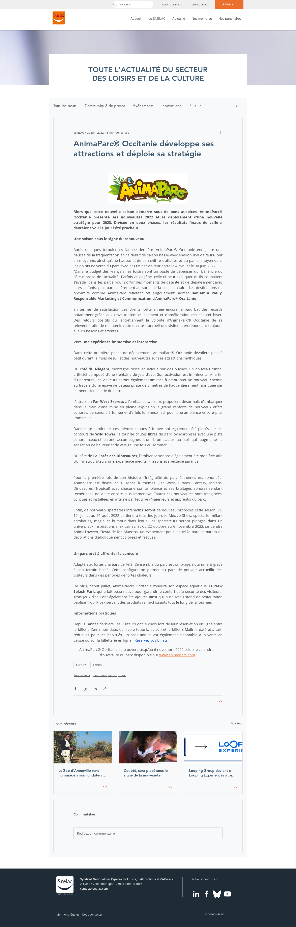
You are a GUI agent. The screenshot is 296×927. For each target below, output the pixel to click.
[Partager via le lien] (105, 689)
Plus (192, 105)
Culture (81, 665)
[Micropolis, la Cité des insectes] (148, 747)
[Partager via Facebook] (75, 689)
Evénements (143, 105)
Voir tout (237, 723)
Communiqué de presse (105, 105)
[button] (237, 105)
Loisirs (97, 665)
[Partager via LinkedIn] (95, 689)
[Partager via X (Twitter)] (85, 689)
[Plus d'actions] (220, 132)
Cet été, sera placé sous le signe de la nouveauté (146, 772)
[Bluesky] (216, 893)
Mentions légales (67, 914)
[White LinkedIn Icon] (196, 893)
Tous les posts (65, 105)
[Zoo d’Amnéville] (83, 747)
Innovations (171, 105)
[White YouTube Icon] (227, 893)
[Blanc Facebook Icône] (206, 893)
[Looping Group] (213, 747)
